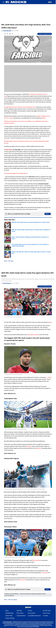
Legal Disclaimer (21, 615)
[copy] (12, 34)
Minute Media (9, 621)
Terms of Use (46, 613)
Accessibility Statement (34, 615)
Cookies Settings (9, 618)
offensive (29, 446)
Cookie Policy (8, 615)
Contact (30, 610)
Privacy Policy (31, 613)
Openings (19, 610)
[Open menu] (3, 2)
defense (39, 448)
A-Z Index (45, 615)
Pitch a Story (20, 613)
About (7, 610)
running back (44, 572)
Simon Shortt (7, 283)
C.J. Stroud (48, 377)
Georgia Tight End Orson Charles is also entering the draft (19, 107)
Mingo (44, 118)
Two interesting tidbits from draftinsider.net (16, 173)
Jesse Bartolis (7, 30)
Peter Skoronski (36, 560)
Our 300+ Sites (47, 610)
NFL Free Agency (13, 599)
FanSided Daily (9, 613)
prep (50, 322)
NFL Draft (11, 261)
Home (5, 261)
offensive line (22, 579)
